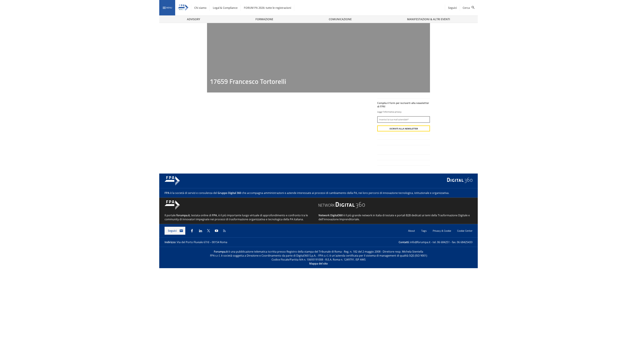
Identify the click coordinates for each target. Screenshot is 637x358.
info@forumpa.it (420, 242)
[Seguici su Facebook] (192, 231)
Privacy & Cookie (442, 231)
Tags (424, 231)
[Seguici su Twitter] (209, 231)
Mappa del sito (318, 263)
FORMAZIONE (264, 19)
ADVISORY (193, 19)
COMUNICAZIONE (340, 19)
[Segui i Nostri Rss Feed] (224, 231)
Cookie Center (464, 231)
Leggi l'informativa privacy (389, 111)
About (412, 231)
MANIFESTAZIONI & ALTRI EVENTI (428, 19)
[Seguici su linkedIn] (201, 231)
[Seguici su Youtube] (216, 231)
